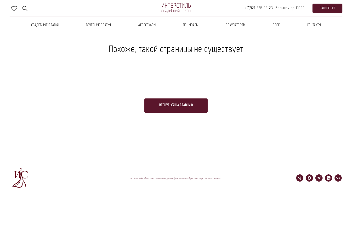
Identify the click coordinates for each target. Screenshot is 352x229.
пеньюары (190, 25)
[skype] (14, 8)
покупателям (235, 25)
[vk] (338, 180)
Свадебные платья (45, 25)
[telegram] (319, 180)
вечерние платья (98, 25)
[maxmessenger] (309, 180)
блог (276, 25)
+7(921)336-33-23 (258, 8)
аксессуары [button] (147, 25)
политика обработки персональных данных (152, 178)
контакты (314, 25)
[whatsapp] (328, 180)
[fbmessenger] (24, 8)
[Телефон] (299, 180)
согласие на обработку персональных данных (198, 178)
